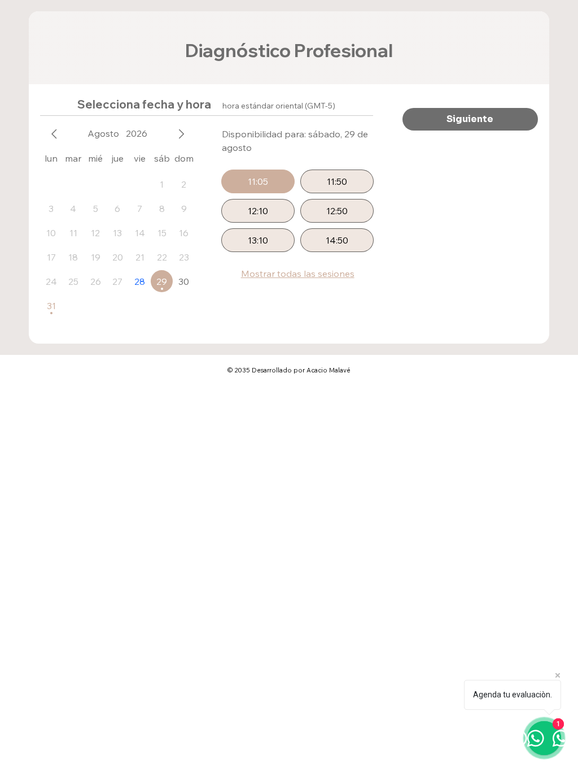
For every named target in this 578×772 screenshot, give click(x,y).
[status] (278, 106)
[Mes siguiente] (181, 134)
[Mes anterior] (54, 134)
